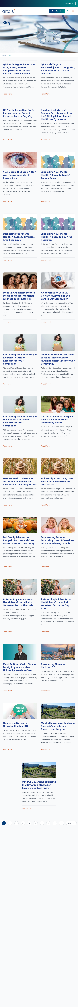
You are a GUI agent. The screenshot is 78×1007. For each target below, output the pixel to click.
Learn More (69, 4)
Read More (7, 94)
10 (61, 823)
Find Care (56, 11)
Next (70, 823)
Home (4, 55)
